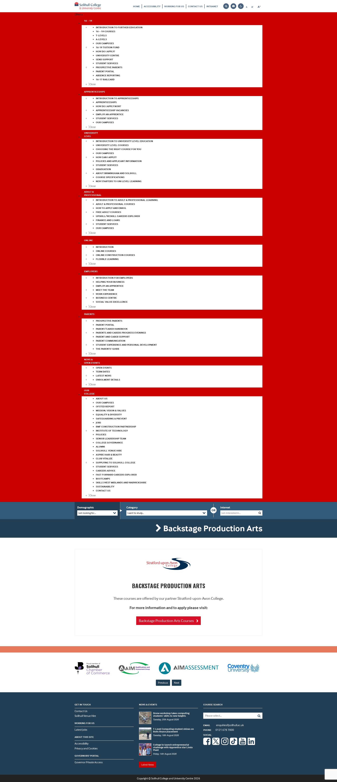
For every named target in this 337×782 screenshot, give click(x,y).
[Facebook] (207, 744)
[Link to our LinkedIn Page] (251, 744)
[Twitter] (216, 744)
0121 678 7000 (218, 730)
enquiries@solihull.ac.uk (223, 725)
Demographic (85, 507)
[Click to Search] (259, 512)
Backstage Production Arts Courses (166, 620)
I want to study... (135, 512)
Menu (79, 14)
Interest (225, 507)
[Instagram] (225, 744)
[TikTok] (233, 744)
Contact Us (195, 6)
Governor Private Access (89, 762)
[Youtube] (242, 744)
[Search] (256, 716)
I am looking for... (87, 512)
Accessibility (152, 6)
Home (136, 6)
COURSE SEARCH (213, 704)
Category (132, 507)
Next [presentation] (176, 682)
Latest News (147, 764)
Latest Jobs (81, 729)
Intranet (212, 6)
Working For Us (174, 6)
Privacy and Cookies (86, 748)
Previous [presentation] (163, 682)
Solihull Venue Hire (85, 716)
